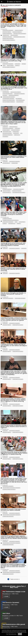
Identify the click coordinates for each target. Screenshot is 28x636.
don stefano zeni (7, 131)
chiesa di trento (18, 30)
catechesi (5, 161)
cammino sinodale (7, 189)
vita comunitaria (20, 100)
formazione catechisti (8, 516)
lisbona (4, 223)
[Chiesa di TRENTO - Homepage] (14, 2)
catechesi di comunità (8, 30)
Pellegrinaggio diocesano (19, 192)
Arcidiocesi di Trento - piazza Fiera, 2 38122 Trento (14, 586)
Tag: (11, 5)
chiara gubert (6, 130)
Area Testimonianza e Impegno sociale (14, 591)
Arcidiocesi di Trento (15, 92)
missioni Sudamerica (13, 95)
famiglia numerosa (7, 33)
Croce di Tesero (6, 190)
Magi (4, 65)
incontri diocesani (7, 133)
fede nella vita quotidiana (20, 33)
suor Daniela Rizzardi (20, 298)
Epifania (23, 63)
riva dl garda (10, 65)
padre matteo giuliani (18, 324)
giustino (5, 95)
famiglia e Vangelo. (17, 32)
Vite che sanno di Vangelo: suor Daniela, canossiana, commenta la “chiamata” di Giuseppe (13, 294)
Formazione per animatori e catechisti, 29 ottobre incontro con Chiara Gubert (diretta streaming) (14, 157)
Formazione (15, 131)
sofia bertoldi (12, 223)
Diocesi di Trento (7, 32)
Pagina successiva (15, 579)
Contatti (6, 596)
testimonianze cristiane (8, 98)
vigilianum (5, 136)
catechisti (17, 128)
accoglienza (6, 92)
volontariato (20, 101)
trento (18, 223)
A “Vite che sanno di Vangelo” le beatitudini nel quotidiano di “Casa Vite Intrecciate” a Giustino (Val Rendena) (14, 88)
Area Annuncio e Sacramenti (11, 602)
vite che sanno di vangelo (9, 40)
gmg (16, 221)
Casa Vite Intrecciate (7, 93)
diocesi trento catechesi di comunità (11, 487)
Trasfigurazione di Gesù (19, 36)
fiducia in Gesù (14, 35)
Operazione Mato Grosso (8, 97)
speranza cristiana (7, 36)
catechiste (17, 63)
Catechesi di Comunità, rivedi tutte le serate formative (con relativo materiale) (13, 509)
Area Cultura (6, 613)
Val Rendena (18, 98)
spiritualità (17, 134)
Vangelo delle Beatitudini (8, 100)
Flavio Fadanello (7, 192)
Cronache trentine (16, 190)
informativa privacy (12, 633)
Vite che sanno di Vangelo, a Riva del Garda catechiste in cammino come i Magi (13, 60)
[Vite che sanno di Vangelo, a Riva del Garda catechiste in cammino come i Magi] (13, 51)
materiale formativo (7, 134)
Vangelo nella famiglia (8, 38)
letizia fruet (22, 221)
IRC (21, 133)
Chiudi (20, 634)
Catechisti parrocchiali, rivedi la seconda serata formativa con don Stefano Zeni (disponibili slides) (14, 346)
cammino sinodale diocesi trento (10, 220)
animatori (5, 126)
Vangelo (17, 65)
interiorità (16, 133)
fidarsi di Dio (6, 35)
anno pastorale (13, 126)
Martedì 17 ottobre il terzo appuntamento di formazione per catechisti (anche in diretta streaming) (13, 269)
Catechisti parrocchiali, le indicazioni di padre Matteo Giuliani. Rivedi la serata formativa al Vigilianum (14, 426)
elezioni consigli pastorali (9, 489)
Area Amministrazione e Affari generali (14, 624)
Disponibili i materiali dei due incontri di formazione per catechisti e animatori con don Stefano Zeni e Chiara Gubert (13, 123)
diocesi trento (6, 163)
